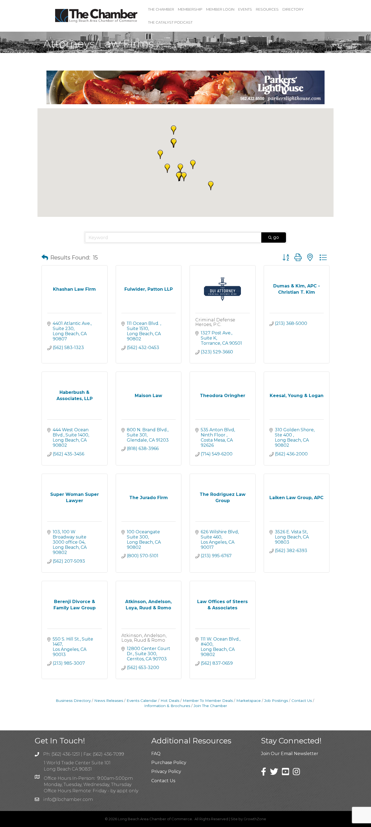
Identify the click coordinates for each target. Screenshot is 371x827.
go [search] (276, 237)
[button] (193, 164)
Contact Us (301, 700)
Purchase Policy (168, 762)
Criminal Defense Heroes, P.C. (215, 322)
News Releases (108, 700)
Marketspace (248, 700)
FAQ (156, 753)
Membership (190, 9)
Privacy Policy (166, 771)
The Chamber (161, 9)
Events (245, 9)
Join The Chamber (210, 706)
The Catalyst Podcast (170, 22)
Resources (267, 9)
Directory (293, 9)
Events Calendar (142, 700)
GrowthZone (255, 819)
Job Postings (276, 700)
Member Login (220, 9)
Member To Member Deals (208, 700)
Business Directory (73, 700)
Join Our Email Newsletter (289, 753)
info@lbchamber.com (68, 799)
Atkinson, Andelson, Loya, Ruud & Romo (143, 638)
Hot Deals (170, 700)
